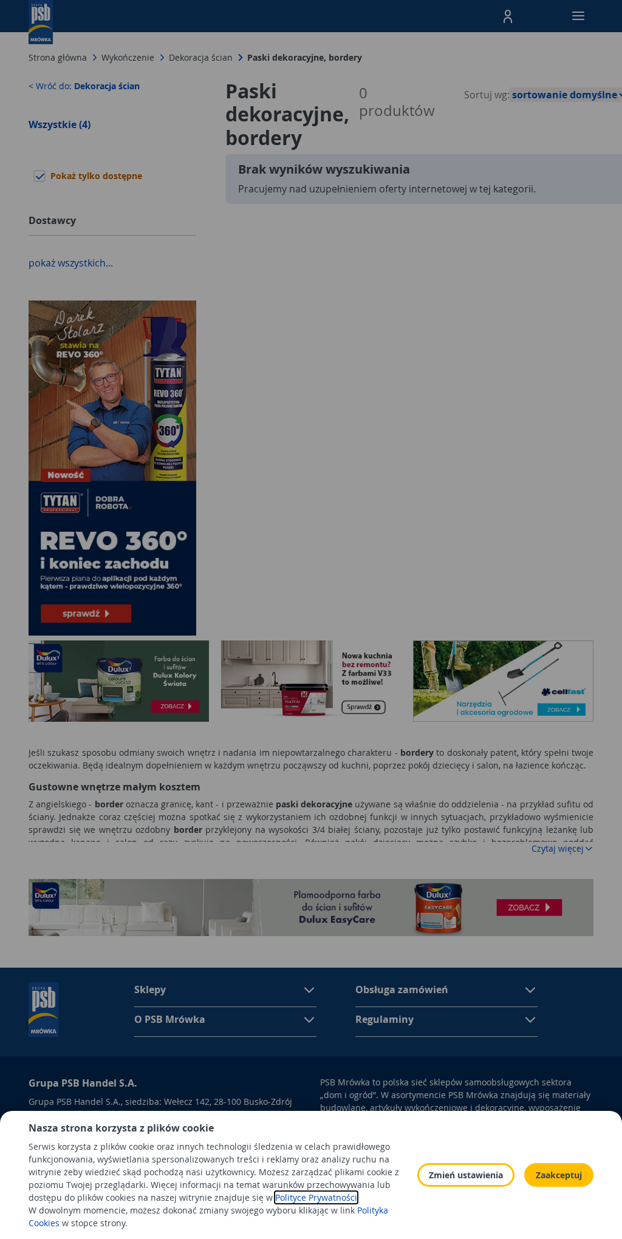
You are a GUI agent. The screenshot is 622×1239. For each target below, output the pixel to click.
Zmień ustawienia (466, 1175)
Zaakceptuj (559, 1175)
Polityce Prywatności (316, 1197)
